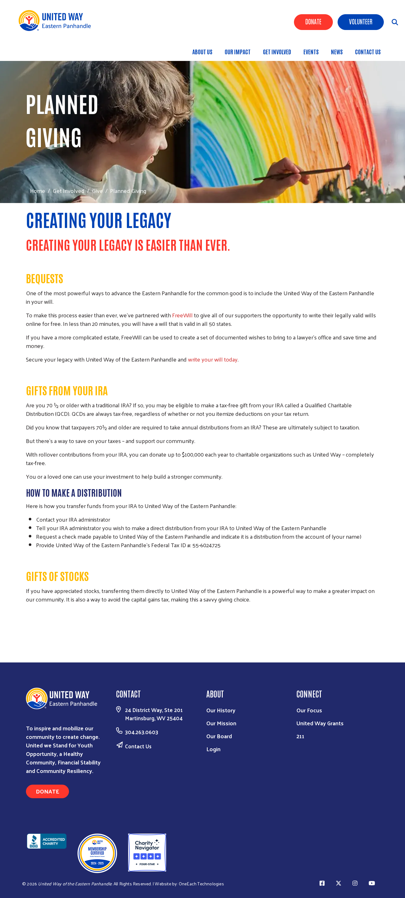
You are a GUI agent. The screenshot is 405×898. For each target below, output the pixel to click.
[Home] (57, 20)
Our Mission (221, 723)
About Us (202, 51)
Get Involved (277, 51)
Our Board (219, 736)
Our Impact (238, 51)
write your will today (213, 359)
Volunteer (360, 21)
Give (97, 190)
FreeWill (182, 315)
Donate (313, 21)
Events (311, 51)
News (337, 51)
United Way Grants (320, 723)
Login (213, 749)
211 (300, 736)
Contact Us (368, 51)
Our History (220, 710)
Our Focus (309, 710)
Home (37, 190)
